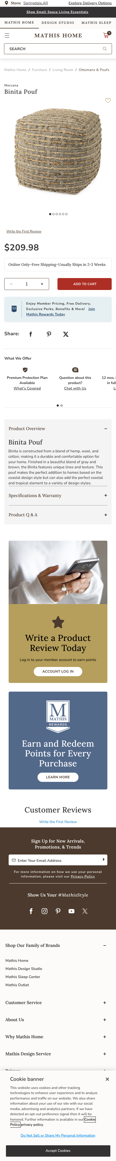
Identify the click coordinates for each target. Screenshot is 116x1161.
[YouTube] (71, 911)
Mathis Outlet (17, 985)
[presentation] (61, 405)
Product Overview (27, 428)
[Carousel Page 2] (53, 214)
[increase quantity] (44, 284)
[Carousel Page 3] (57, 214)
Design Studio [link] (58, 23)
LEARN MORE (58, 777)
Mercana (11, 85)
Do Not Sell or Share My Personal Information (58, 1135)
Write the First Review (24, 231)
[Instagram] (44, 911)
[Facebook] (31, 911)
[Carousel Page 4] (60, 214)
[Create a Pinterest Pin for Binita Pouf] (49, 335)
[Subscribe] (103, 859)
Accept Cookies (58, 1150)
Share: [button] (11, 334)
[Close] (107, 1079)
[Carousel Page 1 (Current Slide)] (50, 214)
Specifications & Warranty (35, 495)
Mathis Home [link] (19, 23)
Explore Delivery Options (90, 3)
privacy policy (32, 1124)
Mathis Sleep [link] (96, 23)
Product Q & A (23, 515)
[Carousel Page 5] (63, 214)
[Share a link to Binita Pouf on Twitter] (65, 334)
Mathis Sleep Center (22, 976)
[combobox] (58, 48)
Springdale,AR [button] (35, 3)
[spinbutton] (26, 284)
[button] (7, 35)
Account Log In (58, 671)
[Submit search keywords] (105, 49)
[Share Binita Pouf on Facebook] (31, 335)
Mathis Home (16, 960)
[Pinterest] (58, 911)
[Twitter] (85, 911)
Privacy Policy (83, 877)
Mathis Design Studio (23, 968)
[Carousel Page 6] (66, 214)
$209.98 (21, 248)
